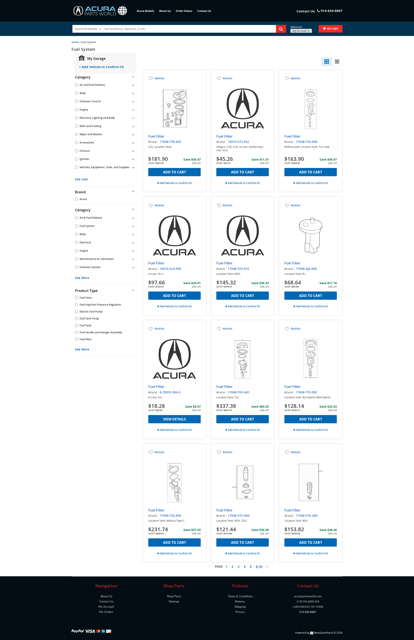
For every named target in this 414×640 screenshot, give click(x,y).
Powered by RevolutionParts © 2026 (318, 632)
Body (83, 93)
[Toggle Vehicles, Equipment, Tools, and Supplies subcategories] (133, 167)
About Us (165, 11)
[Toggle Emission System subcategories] (133, 267)
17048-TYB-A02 (170, 142)
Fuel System (87, 226)
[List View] (337, 61)
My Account (300, 31)
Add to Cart (174, 172)
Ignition (84, 159)
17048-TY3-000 (306, 392)
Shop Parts (174, 596)
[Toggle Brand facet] (133, 192)
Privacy (240, 612)
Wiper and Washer (91, 134)
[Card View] (326, 61)
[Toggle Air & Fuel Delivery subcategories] (133, 217)
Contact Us (204, 11)
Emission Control (90, 101)
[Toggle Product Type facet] (133, 290)
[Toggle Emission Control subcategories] (133, 101)
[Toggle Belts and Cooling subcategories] (133, 126)
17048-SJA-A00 (306, 269)
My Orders (106, 612)
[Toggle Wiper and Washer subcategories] (133, 134)
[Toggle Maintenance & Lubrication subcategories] (133, 259)
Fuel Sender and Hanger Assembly (101, 332)
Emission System (90, 267)
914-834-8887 (307, 612)
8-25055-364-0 (170, 392)
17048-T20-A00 (170, 515)
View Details (174, 419)
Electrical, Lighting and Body (97, 118)
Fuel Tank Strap (89, 318)
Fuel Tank (85, 325)
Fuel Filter (86, 339)
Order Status (184, 11)
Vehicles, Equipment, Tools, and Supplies (104, 167)
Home (75, 42)
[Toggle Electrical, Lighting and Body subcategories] (133, 118)
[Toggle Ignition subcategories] (133, 159)
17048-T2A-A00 (306, 142)
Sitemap (174, 601)
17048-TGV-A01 (239, 392)
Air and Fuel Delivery (92, 85)
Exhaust (85, 151)
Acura (83, 199)
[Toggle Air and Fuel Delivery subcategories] (133, 85)
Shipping (240, 606)
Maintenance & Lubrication (97, 259)
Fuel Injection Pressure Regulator (100, 304)
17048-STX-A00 (238, 515)
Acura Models (145, 11)
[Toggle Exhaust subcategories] (133, 150)
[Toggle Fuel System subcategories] (133, 226)
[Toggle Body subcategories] (133, 93)
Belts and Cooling (90, 126)
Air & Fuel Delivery (91, 218)
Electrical (85, 242)
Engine (84, 109)
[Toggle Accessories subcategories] (133, 142)
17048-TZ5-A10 (238, 269)
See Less (81, 179)
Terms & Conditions (240, 596)
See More (82, 278)
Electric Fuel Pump (91, 311)
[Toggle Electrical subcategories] (133, 242)
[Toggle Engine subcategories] (133, 109)
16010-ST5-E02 (238, 142)
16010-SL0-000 (170, 269)
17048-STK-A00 (307, 515)
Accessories (87, 142)
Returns (240, 601)
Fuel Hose (86, 298)
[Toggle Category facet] (133, 77)
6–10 (259, 566)
